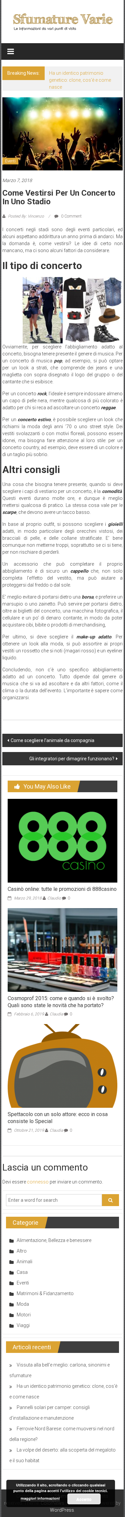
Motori (24, 1314)
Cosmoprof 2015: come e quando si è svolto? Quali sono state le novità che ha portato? (61, 1001)
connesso (38, 1182)
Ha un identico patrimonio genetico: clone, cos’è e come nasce (80, 80)
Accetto (83, 1499)
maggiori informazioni (40, 1498)
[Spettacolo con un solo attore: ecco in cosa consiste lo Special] (62, 1065)
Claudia (56, 1014)
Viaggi (23, 1325)
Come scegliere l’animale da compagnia (52, 740)
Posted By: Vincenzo (26, 216)
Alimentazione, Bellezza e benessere (54, 1240)
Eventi (10, 161)
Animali (24, 1261)
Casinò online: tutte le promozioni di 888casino (62, 889)
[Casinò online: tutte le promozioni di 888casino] (62, 840)
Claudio (54, 898)
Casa (22, 1272)
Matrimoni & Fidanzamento (45, 1293)
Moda (23, 1304)
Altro (22, 1251)
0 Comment (71, 216)
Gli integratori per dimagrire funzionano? (71, 758)
